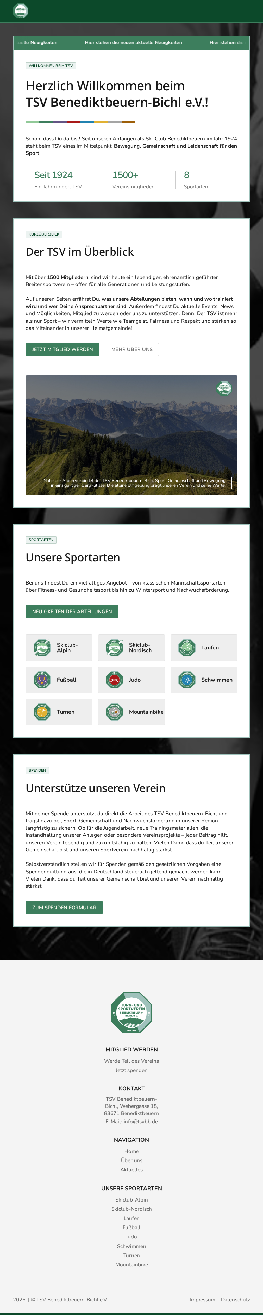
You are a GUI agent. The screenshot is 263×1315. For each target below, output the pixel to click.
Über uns (131, 1160)
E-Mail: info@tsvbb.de (131, 1121)
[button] (246, 11)
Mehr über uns (132, 349)
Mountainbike (131, 1264)
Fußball (132, 1227)
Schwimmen (131, 1246)
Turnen (131, 1255)
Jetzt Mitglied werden (62, 349)
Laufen (132, 1218)
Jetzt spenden (132, 1070)
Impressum (202, 1299)
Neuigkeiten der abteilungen (72, 611)
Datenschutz (235, 1299)
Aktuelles (131, 1169)
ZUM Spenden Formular (64, 907)
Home (131, 1151)
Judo (131, 1236)
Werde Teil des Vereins (131, 1061)
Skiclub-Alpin (131, 1199)
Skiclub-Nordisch (131, 1209)
